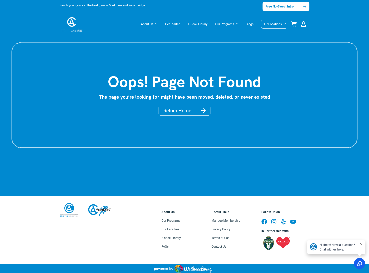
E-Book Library (198, 24)
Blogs (249, 24)
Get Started (172, 24)
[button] (304, 23)
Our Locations (272, 24)
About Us (147, 24)
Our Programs (224, 24)
